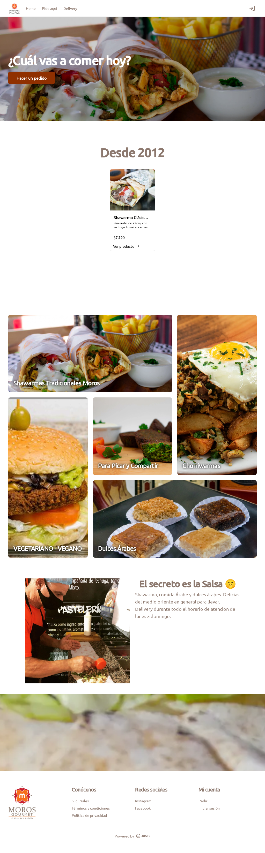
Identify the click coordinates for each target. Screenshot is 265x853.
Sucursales (80, 800)
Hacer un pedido (32, 77)
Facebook (143, 808)
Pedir (202, 800)
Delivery (70, 8)
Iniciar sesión (209, 808)
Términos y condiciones (91, 808)
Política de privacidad (89, 815)
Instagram (143, 800)
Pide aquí (49, 8)
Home (31, 8)
